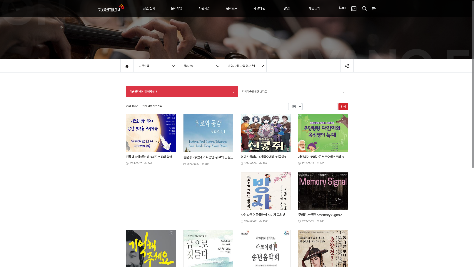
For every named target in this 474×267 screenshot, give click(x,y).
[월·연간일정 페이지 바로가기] (353, 7)
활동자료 (188, 65)
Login (342, 7)
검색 (343, 106)
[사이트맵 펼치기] (374, 7)
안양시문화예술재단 (111, 8)
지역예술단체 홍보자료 (254, 91)
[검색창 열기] (364, 7)
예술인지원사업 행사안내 (241, 65)
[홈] (127, 65)
